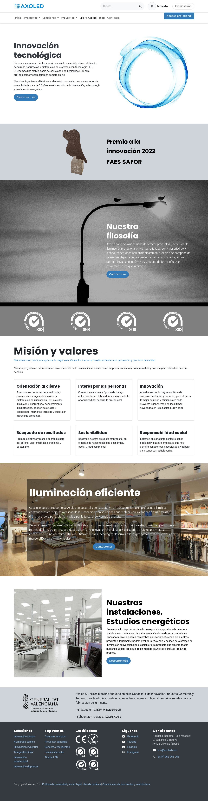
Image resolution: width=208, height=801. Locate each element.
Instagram (133, 752)
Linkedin (132, 747)
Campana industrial (55, 736)
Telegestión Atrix (23, 752)
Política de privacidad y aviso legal (62, 784)
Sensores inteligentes (57, 747)
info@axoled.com (167, 750)
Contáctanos (117, 274)
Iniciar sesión (183, 6)
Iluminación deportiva (26, 766)
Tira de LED (51, 757)
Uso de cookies (92, 784)
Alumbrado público (24, 741)
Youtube (131, 741)
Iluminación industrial (26, 747)
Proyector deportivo (56, 741)
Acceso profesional (179, 16)
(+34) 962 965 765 (168, 756)
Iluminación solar (54, 752)
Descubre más (26, 97)
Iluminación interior (24, 736)
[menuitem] (18, 18)
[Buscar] (140, 6)
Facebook (132, 736)
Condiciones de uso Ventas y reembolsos (126, 784)
